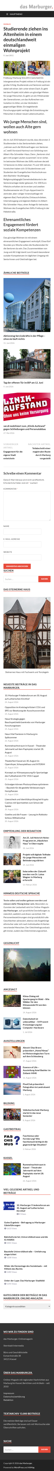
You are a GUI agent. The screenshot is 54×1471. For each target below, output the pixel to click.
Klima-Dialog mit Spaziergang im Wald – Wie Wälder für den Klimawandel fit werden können (36, 1002)
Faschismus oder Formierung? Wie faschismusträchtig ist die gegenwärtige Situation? (35, 1140)
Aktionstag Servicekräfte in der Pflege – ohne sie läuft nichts (24, 337)
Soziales (7, 24)
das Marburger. (25, 1463)
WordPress (19, 1467)
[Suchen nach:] (27, 579)
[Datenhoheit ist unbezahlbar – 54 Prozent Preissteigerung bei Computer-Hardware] (12, 1019)
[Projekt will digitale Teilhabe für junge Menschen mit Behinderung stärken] (12, 854)
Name (6, 526)
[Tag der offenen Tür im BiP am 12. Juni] (27, 364)
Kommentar (10, 489)
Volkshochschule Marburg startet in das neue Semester (36, 1113)
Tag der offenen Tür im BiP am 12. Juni (23, 382)
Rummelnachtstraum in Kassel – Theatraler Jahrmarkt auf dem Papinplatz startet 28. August (25, 749)
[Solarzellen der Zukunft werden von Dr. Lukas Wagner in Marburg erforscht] (12, 871)
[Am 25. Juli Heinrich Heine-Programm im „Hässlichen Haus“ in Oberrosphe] (12, 838)
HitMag (31, 1467)
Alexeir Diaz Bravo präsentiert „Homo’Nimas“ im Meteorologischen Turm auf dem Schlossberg (36, 1052)
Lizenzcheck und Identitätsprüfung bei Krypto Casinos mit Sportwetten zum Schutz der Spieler (26, 802)
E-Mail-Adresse (11, 539)
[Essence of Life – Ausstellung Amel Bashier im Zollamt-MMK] (12, 1067)
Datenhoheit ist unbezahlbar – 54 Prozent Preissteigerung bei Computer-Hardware (35, 1023)
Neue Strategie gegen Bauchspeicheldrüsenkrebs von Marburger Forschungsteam (25, 722)
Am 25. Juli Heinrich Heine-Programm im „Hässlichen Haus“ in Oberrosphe (36, 840)
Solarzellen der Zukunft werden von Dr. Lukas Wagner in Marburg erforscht (34, 875)
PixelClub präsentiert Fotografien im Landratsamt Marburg (36, 1087)
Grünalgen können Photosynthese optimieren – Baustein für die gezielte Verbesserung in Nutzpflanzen (26, 787)
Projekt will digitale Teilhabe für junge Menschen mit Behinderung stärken (37, 857)
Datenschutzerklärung (14, 1396)
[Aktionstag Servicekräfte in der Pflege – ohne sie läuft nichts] (27, 306)
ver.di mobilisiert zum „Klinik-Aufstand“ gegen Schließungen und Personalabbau (24, 428)
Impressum (8, 1393)
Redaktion (8, 1400)
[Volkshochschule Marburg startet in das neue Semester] (12, 1110)
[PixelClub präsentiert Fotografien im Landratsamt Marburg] (12, 1084)
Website (7, 552)
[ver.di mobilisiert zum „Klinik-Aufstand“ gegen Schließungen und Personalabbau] (27, 408)
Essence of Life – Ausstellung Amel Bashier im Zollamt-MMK (37, 1070)
